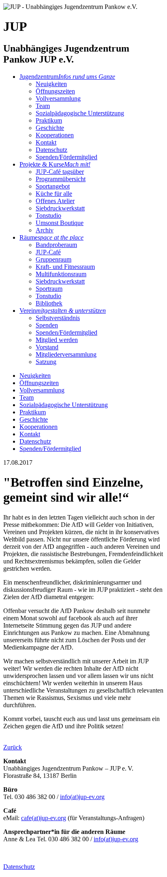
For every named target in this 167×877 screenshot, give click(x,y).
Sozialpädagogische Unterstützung (80, 113)
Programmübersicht (61, 178)
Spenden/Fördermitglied (66, 157)
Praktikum (49, 120)
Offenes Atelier (55, 200)
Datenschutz (51, 149)
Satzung (46, 361)
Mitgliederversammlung (66, 354)
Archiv (45, 230)
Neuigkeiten (51, 83)
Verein (62, 310)
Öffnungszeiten (55, 91)
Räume (51, 237)
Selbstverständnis (58, 317)
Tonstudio (48, 215)
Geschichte (50, 127)
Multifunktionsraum (61, 274)
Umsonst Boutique (60, 222)
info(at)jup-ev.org (82, 796)
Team (43, 105)
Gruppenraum (53, 259)
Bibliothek (49, 303)
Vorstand (47, 347)
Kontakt (46, 142)
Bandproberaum (56, 244)
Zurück (12, 747)
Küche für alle (54, 193)
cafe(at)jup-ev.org (43, 817)
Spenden (47, 325)
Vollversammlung (58, 98)
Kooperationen (55, 135)
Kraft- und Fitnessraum (65, 266)
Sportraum (49, 288)
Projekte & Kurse (54, 164)
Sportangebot (53, 186)
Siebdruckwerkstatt (60, 208)
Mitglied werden (57, 339)
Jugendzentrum (67, 76)
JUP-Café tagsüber (60, 171)
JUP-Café (48, 252)
